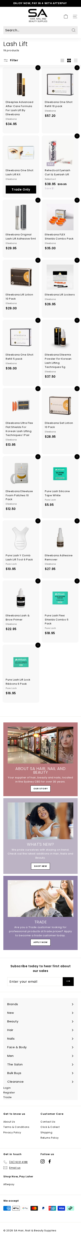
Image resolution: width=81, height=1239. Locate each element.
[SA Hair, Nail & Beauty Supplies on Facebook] (50, 1161)
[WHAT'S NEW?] (40, 820)
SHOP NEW (40, 866)
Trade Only (21, 189)
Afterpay (8, 1184)
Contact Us (47, 1121)
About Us (9, 1121)
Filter (13, 60)
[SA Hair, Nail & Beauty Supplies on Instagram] (42, 1161)
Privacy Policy (12, 1132)
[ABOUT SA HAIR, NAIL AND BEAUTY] (40, 745)
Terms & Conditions (16, 1127)
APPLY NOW (40, 942)
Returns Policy (49, 1137)
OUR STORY (40, 788)
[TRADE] (40, 898)
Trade (7, 1097)
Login (7, 1088)
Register (9, 1092)
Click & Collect (50, 1127)
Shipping (46, 1132)
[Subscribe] (68, 981)
